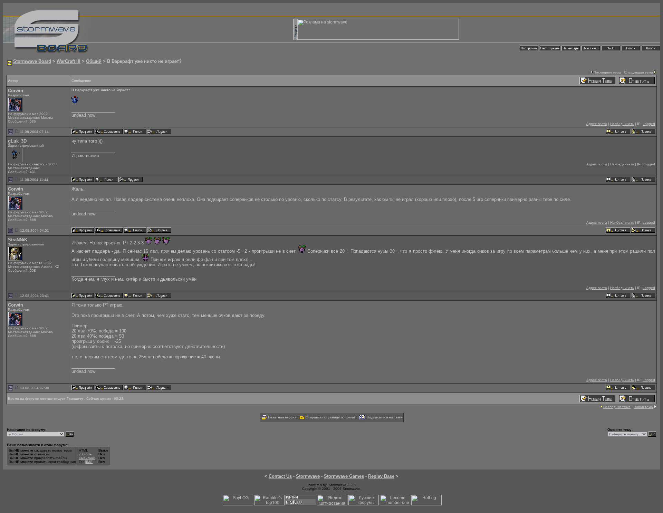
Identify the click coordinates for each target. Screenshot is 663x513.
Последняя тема (607, 72)
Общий (94, 61)
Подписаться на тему (384, 417)
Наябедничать (622, 124)
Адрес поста (596, 124)
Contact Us (280, 476)
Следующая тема (638, 72)
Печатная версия (282, 417)
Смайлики (87, 458)
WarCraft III (68, 61)
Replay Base (381, 476)
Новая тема (643, 407)
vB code (85, 454)
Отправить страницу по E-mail (330, 417)
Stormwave (308, 476)
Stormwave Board (32, 61)
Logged (649, 124)
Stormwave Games (344, 476)
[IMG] (89, 462)
